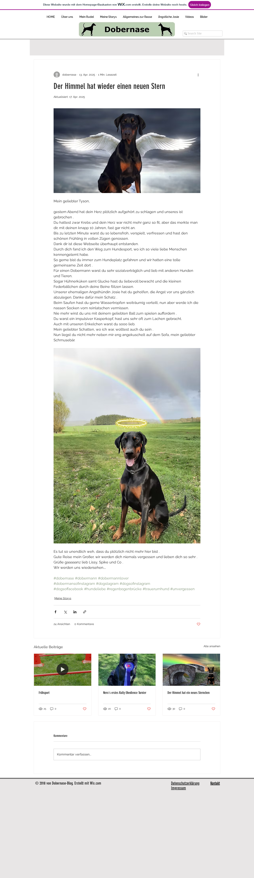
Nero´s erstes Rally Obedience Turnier (124, 693)
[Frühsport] (62, 670)
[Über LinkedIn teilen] (75, 612)
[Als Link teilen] (85, 612)
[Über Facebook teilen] (55, 612)
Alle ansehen (212, 646)
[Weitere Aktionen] (198, 74)
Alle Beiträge (42, 47)
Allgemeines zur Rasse (73, 47)
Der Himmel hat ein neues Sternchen (188, 693)
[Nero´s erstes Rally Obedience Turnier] (127, 670)
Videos (124, 47)
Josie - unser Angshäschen (154, 47)
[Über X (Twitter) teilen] (65, 612)
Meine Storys (104, 47)
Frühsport (44, 693)
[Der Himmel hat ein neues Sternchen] (191, 670)
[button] (215, 47)
